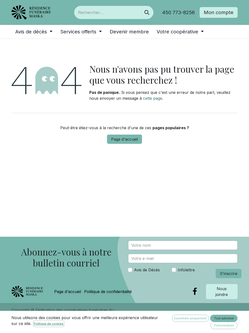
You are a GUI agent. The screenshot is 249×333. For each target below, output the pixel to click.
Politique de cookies (48, 323)
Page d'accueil (124, 139)
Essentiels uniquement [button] (190, 318)
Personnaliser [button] (224, 325)
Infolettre (186, 269)
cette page (152, 98)
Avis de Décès (147, 269)
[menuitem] (33, 31)
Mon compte (218, 12)
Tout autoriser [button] (224, 318)
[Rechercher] (146, 12)
